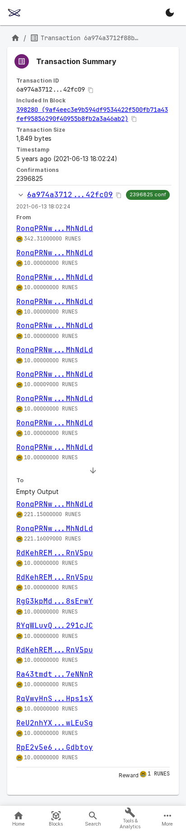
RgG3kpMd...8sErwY (54, 601)
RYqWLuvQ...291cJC (54, 625)
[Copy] (91, 90)
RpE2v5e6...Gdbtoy (54, 747)
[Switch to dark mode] (170, 13)
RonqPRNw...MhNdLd (54, 228)
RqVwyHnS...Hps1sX (54, 698)
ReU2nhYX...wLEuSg (54, 723)
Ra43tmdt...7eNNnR (54, 674)
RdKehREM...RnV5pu (54, 553)
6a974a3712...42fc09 (70, 194)
